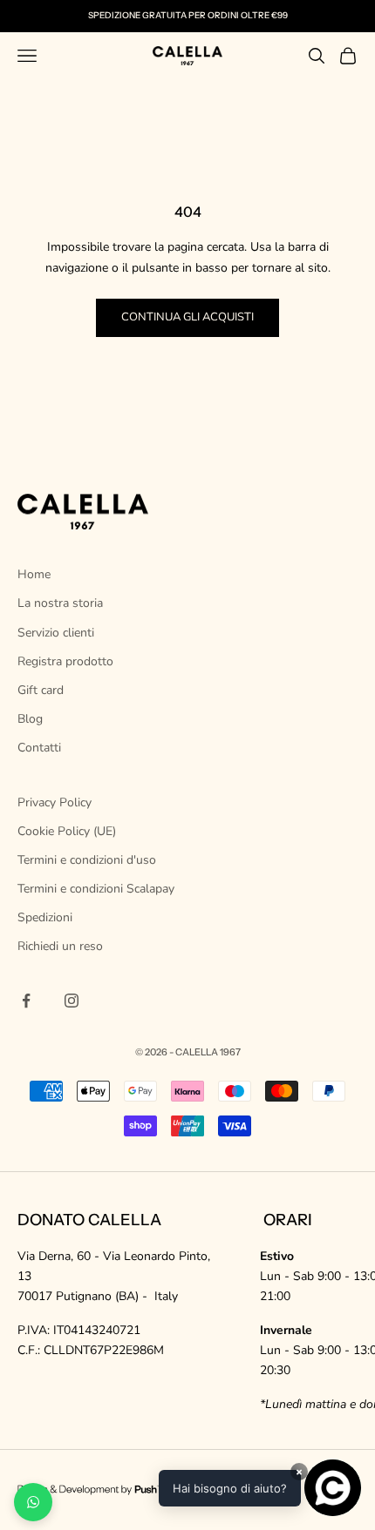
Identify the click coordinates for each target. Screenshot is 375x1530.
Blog (30, 719)
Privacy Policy (54, 802)
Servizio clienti (55, 632)
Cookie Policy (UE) (66, 831)
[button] (260, 1487)
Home (34, 574)
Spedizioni (44, 917)
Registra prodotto (65, 661)
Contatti (39, 747)
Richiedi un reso (60, 946)
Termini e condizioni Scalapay (95, 888)
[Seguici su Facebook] (26, 1000)
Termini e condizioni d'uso (86, 860)
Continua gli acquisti (187, 317)
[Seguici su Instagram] (71, 1000)
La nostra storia (60, 603)
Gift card (40, 690)
